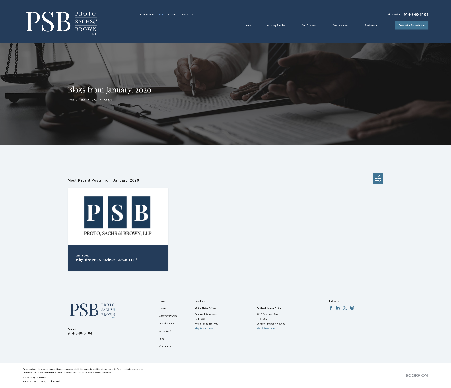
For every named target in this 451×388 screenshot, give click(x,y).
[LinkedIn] (338, 308)
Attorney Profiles (168, 316)
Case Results (147, 14)
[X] (345, 308)
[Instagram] (352, 308)
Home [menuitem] (248, 25)
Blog (161, 14)
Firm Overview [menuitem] (309, 25)
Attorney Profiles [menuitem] (276, 25)
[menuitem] (27, 381)
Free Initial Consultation (412, 25)
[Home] (62, 21)
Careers (172, 14)
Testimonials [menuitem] (372, 25)
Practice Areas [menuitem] (340, 25)
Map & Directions (204, 328)
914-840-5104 (416, 15)
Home (162, 308)
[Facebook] (331, 308)
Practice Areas (167, 323)
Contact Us (187, 14)
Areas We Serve (167, 331)
